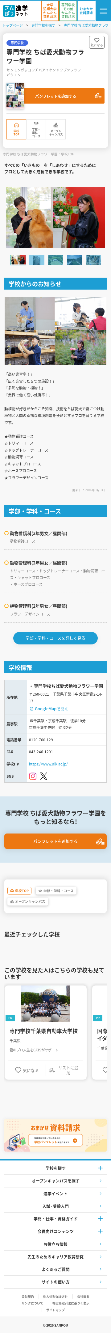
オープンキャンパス (56, 132)
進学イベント (55, 1193)
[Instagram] (32, 776)
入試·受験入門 (55, 1206)
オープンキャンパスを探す (56, 1180)
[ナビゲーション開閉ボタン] (103, 11)
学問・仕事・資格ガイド (56, 1218)
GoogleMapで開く (51, 709)
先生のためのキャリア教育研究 (55, 1256)
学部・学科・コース (36, 133)
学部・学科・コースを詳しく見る (55, 638)
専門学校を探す (43, 25)
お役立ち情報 (55, 1244)
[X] (43, 776)
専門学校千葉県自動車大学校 (44, 1031)
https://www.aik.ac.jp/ (48, 763)
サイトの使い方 (56, 1282)
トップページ (12, 25)
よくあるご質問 (56, 1269)
